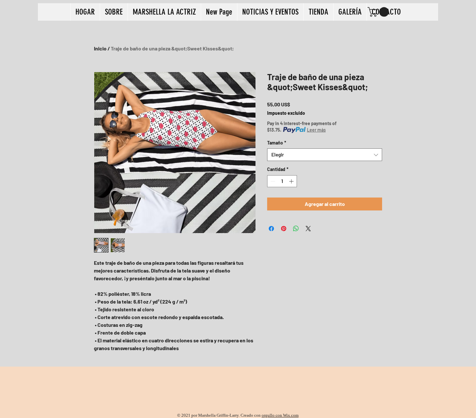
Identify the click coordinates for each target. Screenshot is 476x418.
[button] (379, 12)
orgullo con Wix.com (280, 415)
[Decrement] (272, 181)
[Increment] (292, 181)
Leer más (316, 130)
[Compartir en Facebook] (271, 228)
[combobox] (324, 154)
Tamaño (276, 142)
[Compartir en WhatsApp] (296, 228)
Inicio (100, 48)
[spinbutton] (282, 181)
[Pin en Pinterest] (284, 228)
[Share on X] (308, 228)
